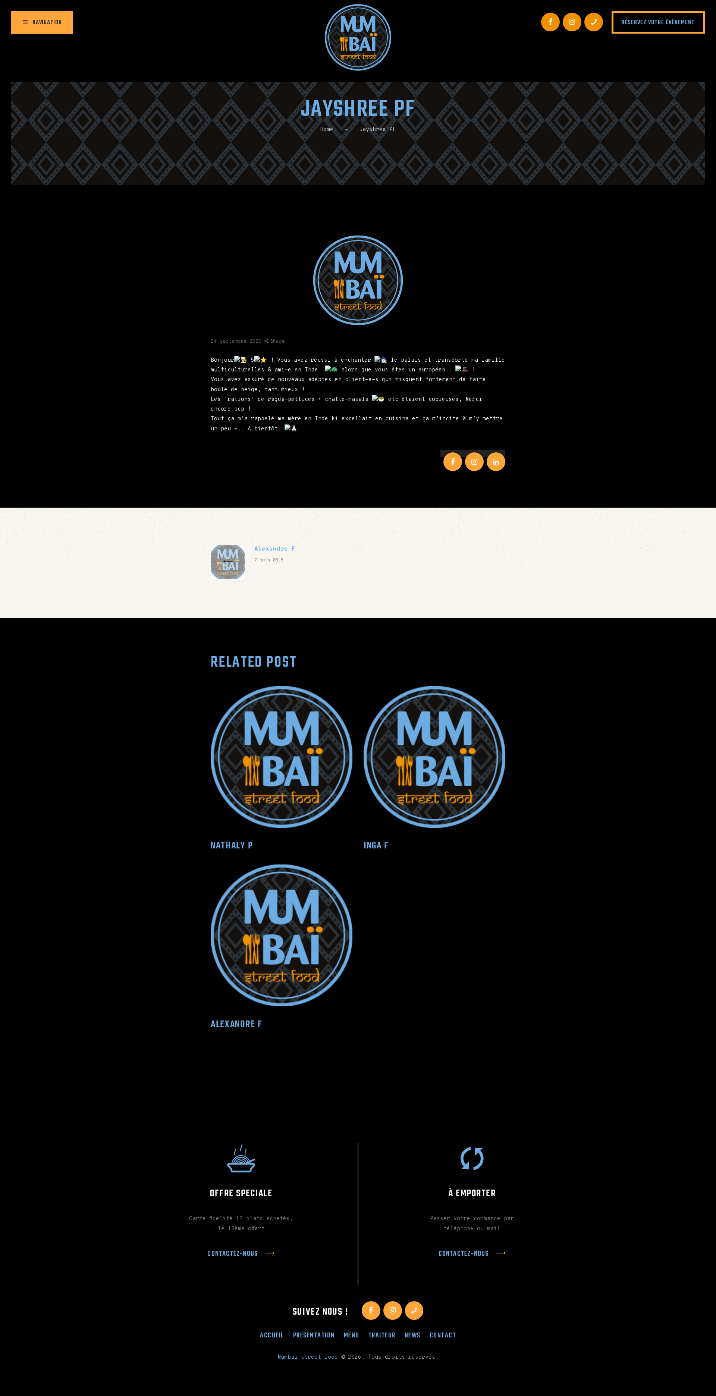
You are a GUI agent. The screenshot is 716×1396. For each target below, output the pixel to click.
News (413, 1335)
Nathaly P (232, 845)
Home (326, 129)
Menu (351, 1335)
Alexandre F (237, 1024)
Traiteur (382, 1335)
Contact (443, 1335)
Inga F (376, 845)
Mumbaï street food (307, 1357)
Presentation (314, 1335)
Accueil (272, 1335)
